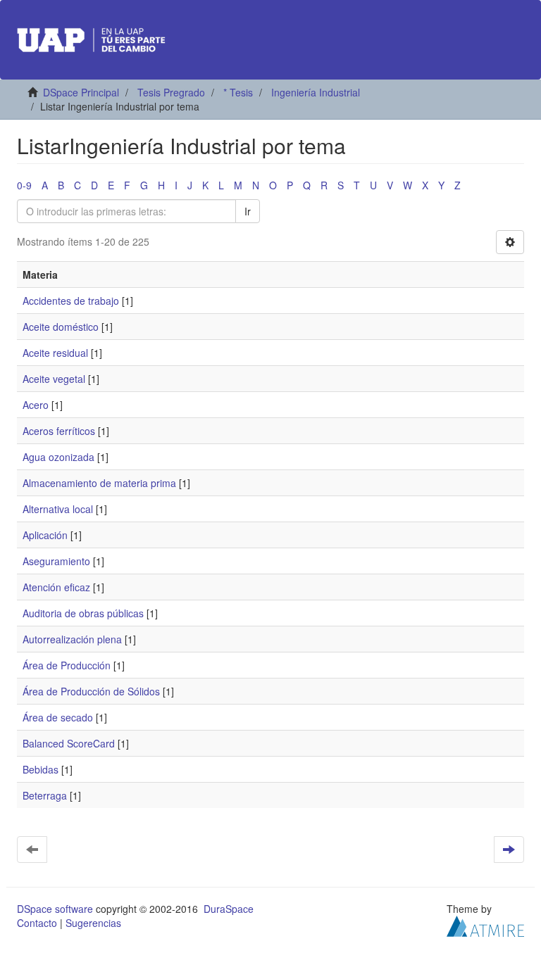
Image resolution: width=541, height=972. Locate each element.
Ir (247, 211)
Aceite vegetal (54, 379)
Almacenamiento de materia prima (99, 483)
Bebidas (40, 769)
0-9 (24, 185)
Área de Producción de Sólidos (91, 691)
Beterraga (45, 795)
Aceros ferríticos (59, 431)
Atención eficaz (56, 587)
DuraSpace (229, 909)
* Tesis (238, 92)
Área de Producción (67, 665)
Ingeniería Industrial (315, 92)
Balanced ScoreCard (69, 743)
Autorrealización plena (72, 639)
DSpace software (55, 909)
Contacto (37, 923)
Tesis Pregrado (171, 92)
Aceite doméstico (61, 327)
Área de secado (58, 717)
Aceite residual (55, 353)
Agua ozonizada (58, 457)
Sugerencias (93, 923)
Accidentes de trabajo (71, 301)
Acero (36, 405)
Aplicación (45, 535)
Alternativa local (58, 509)
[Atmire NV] (485, 925)
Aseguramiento (56, 561)
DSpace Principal (81, 92)
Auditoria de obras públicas (83, 613)
